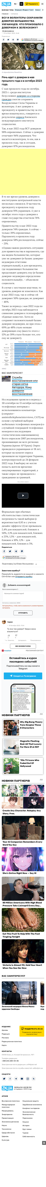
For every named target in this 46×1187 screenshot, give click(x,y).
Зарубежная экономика (32, 1105)
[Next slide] (42, 9)
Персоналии (28, 1118)
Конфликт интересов (31, 1108)
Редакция (6, 1034)
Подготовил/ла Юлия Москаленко (17, 564)
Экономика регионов (10, 1122)
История (26, 1126)
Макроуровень (7, 1111)
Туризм (25, 1133)
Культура (5, 1140)
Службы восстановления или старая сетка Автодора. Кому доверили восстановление (25, 386)
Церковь (5, 1136)
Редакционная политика (12, 1042)
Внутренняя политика (11, 1101)
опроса (20, 117)
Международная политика (8, 1106)
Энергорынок (7, 1114)
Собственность (29, 1137)
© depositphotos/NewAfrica (12, 72)
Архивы (5, 1030)
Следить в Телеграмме (24, 676)
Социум (26, 1122)
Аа (21, 4)
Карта (4, 1045)
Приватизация (8, 1118)
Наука (4, 1125)
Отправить (23, 613)
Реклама (5, 1038)
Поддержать (33, 4)
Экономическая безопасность (29, 1113)
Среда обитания (8, 1133)
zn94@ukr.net (31, 1065)
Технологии (6, 1129)
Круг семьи (27, 1129)
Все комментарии (23, 646)
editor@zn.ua (38, 1068)
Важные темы (8, 10)
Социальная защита (31, 1101)
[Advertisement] (23, 172)
